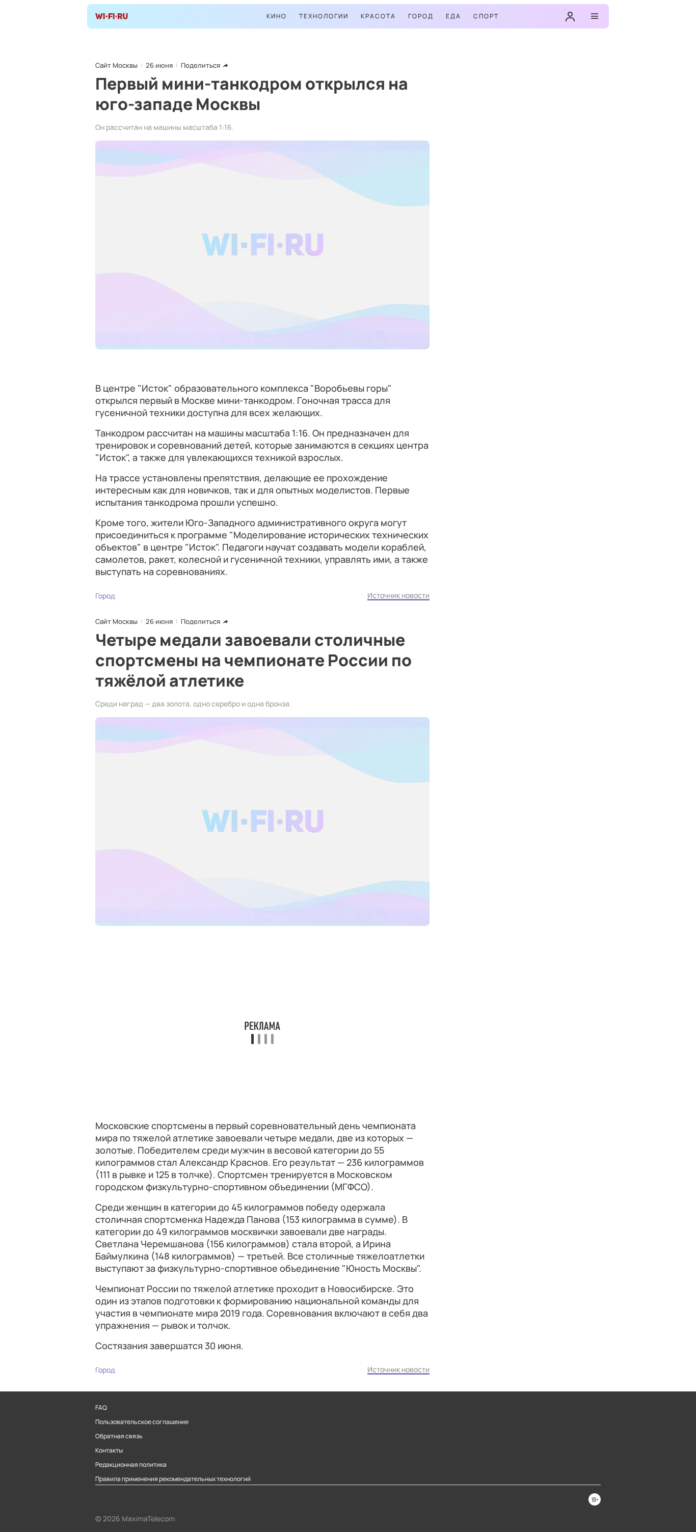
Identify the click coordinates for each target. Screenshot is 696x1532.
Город (421, 16)
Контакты (109, 1450)
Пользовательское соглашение (142, 1422)
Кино (276, 16)
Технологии (324, 16)
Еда (453, 16)
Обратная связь (119, 1436)
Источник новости (398, 595)
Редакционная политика (131, 1465)
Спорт (486, 16)
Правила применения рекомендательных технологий (173, 1479)
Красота (378, 16)
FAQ (101, 1408)
